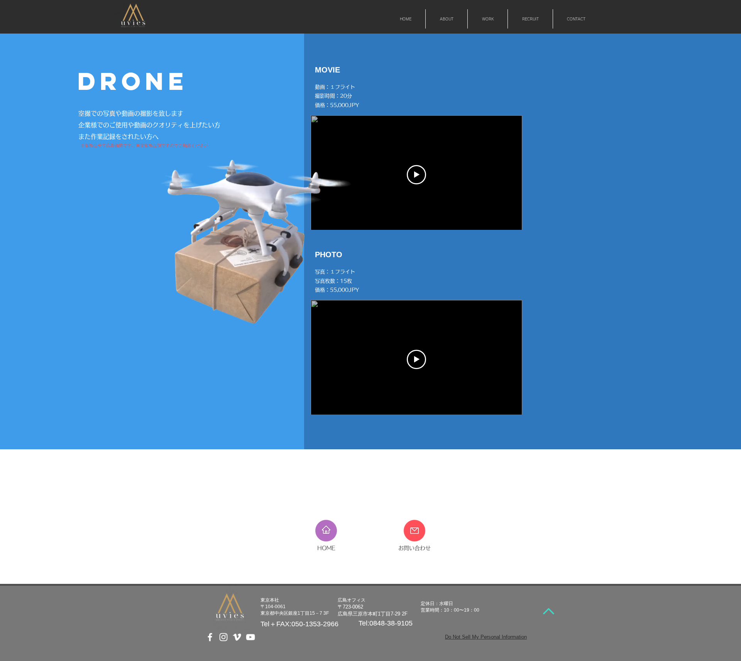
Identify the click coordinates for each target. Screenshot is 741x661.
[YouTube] (250, 637)
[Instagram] (223, 637)
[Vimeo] (237, 637)
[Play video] (416, 174)
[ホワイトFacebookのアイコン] (210, 637)
